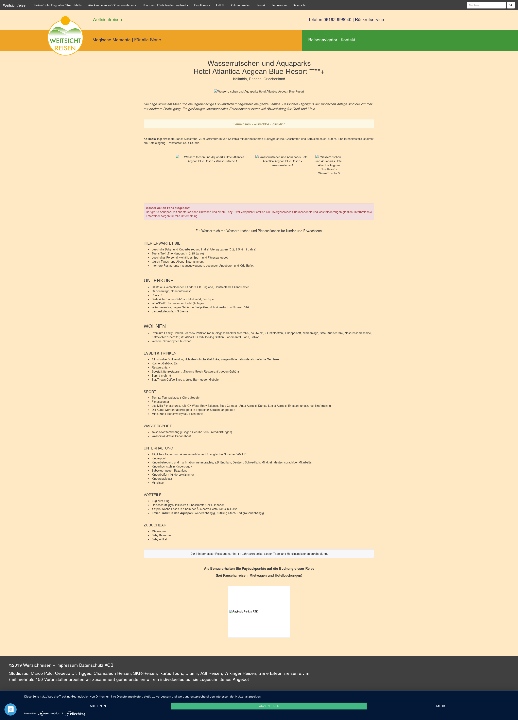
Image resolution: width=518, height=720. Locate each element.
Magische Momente (111, 39)
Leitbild (220, 5)
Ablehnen (98, 706)
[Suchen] (511, 5)
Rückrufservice (369, 19)
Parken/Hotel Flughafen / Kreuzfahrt (57, 5)
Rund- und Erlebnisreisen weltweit (164, 5)
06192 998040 (337, 19)
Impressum (67, 665)
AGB (109, 665)
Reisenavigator (322, 39)
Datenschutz (91, 665)
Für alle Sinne (147, 39)
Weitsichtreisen (15, 5)
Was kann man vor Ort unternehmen (111, 5)
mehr (440, 706)
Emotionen (201, 5)
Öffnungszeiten (241, 5)
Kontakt (348, 39)
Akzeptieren (269, 706)
